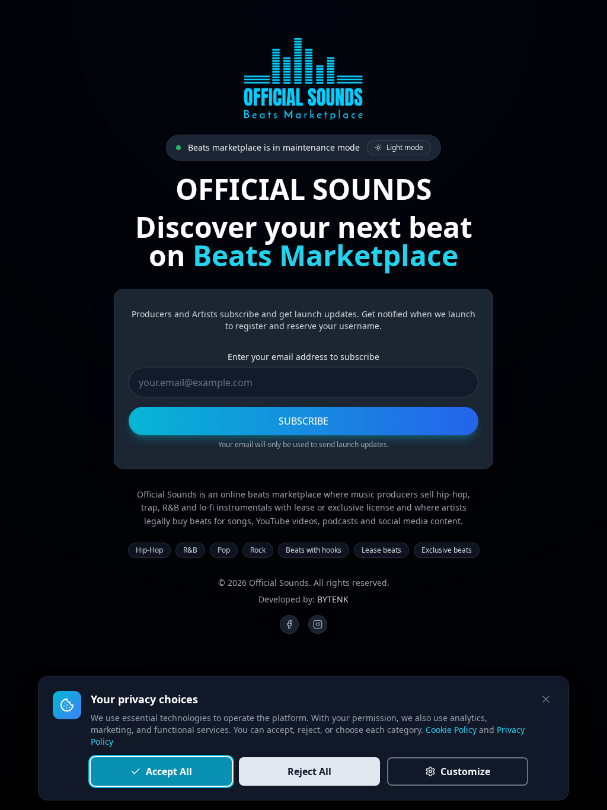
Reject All (309, 771)
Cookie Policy (451, 729)
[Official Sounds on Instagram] (317, 624)
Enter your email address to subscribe (303, 356)
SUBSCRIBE (303, 421)
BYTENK (333, 599)
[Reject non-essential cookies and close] (546, 699)
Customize (465, 771)
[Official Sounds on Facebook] (289, 624)
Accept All (169, 771)
